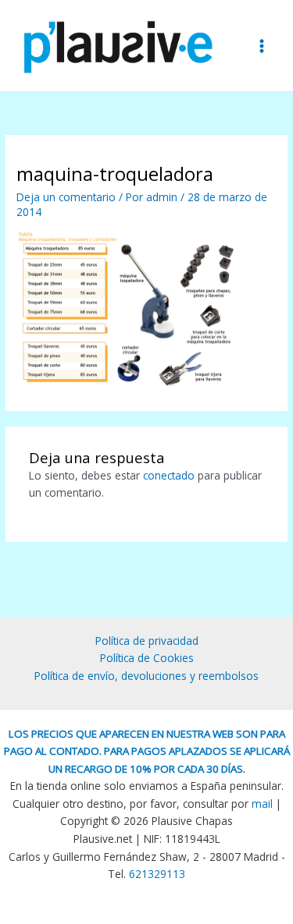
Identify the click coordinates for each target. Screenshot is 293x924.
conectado (169, 475)
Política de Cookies (147, 657)
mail (262, 803)
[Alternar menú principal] (262, 45)
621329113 (157, 873)
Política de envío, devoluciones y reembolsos (146, 675)
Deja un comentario (66, 196)
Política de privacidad (146, 640)
